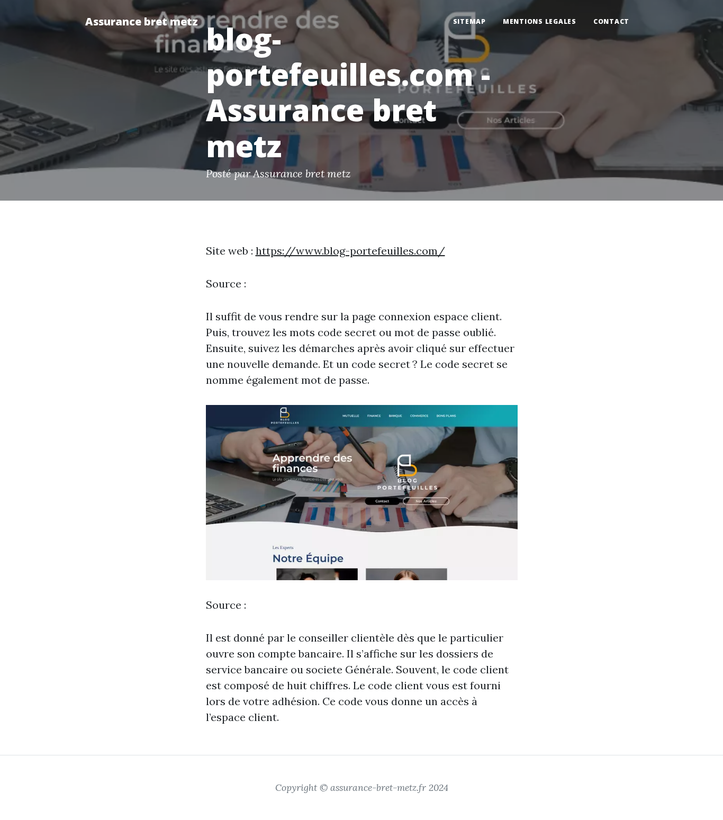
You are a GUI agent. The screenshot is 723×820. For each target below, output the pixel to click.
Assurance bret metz (141, 21)
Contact (611, 21)
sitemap (469, 21)
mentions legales (539, 21)
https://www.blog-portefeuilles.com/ (350, 250)
